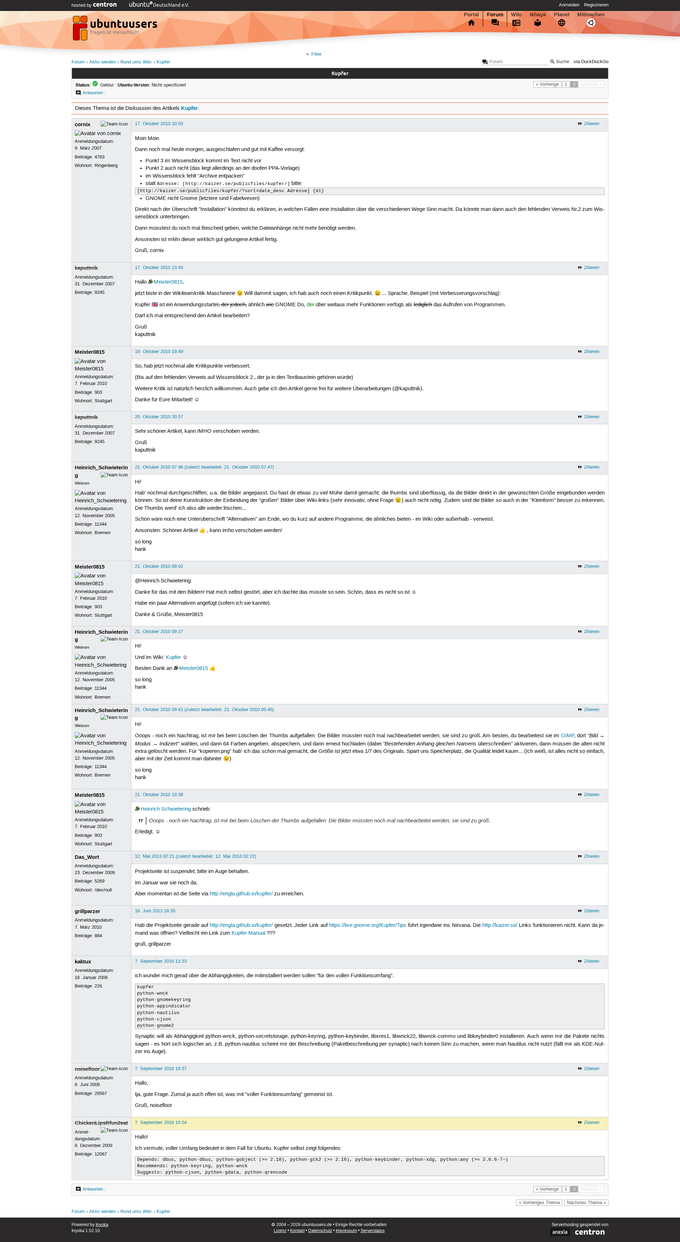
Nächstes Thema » (586, 1202)
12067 (101, 1154)
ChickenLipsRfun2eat (101, 1122)
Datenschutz (320, 1230)
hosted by (82, 5)
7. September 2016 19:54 (161, 1122)
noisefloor (87, 1069)
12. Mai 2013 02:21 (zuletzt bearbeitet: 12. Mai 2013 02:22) (195, 856)
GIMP (567, 736)
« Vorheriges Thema (539, 1202)
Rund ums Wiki (136, 62)
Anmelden (569, 5)
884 (98, 936)
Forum (495, 14)
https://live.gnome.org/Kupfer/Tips (367, 925)
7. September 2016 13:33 (161, 961)
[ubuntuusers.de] (116, 30)
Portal (471, 14)
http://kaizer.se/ (499, 925)
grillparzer (87, 911)
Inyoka (102, 1224)
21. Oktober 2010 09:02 (159, 566)
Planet (562, 14)
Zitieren (591, 124)
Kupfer (163, 62)
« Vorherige (547, 84)
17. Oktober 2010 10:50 (159, 124)
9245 (99, 292)
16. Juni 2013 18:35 (155, 911)
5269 (99, 881)
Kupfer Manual (248, 933)
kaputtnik (86, 268)
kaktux (83, 961)
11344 (101, 524)
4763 (99, 157)
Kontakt (297, 1230)
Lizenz (280, 1230)
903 (98, 392)
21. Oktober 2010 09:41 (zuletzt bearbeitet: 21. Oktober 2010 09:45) (204, 709)
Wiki (516, 14)
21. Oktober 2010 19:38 (159, 795)
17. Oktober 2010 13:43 (159, 267)
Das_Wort (87, 857)
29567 (101, 1093)
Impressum (346, 1230)
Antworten (93, 93)
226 (98, 986)
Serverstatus (373, 1230)
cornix (82, 124)
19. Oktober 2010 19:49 (159, 351)
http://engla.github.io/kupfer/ (241, 894)
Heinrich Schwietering (166, 809)
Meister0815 (168, 282)
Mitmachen (591, 14)
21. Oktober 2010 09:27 (159, 631)
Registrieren (596, 5)
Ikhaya (538, 14)
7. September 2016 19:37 (161, 1069)
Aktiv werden (102, 62)
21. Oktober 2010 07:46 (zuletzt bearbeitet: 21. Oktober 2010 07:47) (204, 467)
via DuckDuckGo (591, 62)
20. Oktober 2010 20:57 (159, 417)
